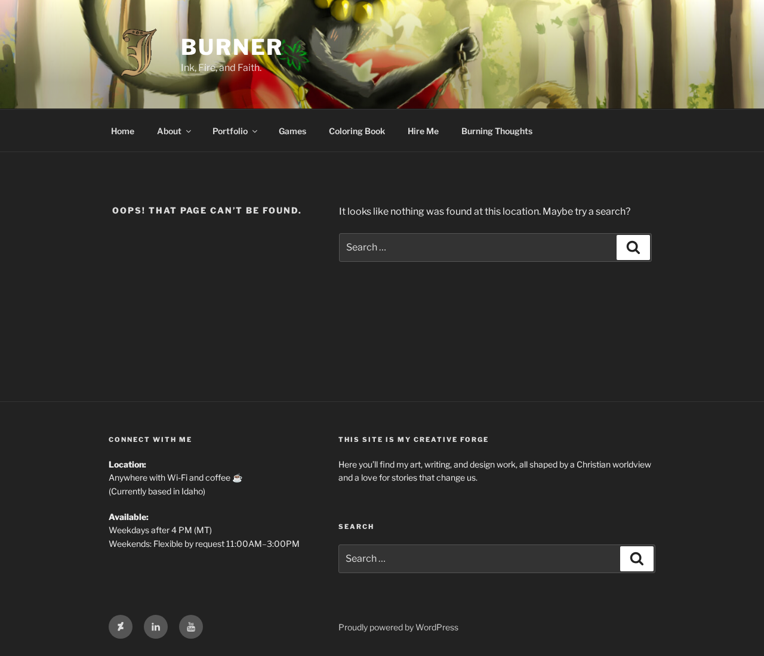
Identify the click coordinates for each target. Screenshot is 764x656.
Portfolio (230, 131)
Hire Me (423, 131)
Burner (232, 47)
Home (122, 131)
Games (292, 131)
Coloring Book (357, 131)
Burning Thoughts (496, 131)
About (169, 131)
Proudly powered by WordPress (398, 627)
